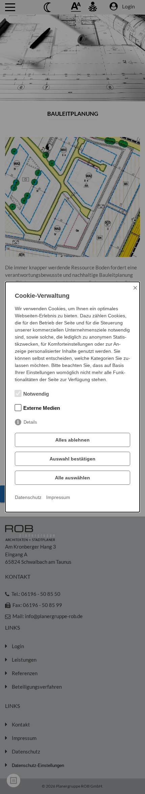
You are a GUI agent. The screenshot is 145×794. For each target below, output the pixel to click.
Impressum (58, 497)
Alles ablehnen (72, 440)
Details (30, 422)
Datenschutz (28, 497)
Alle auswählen (72, 477)
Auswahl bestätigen (72, 458)
